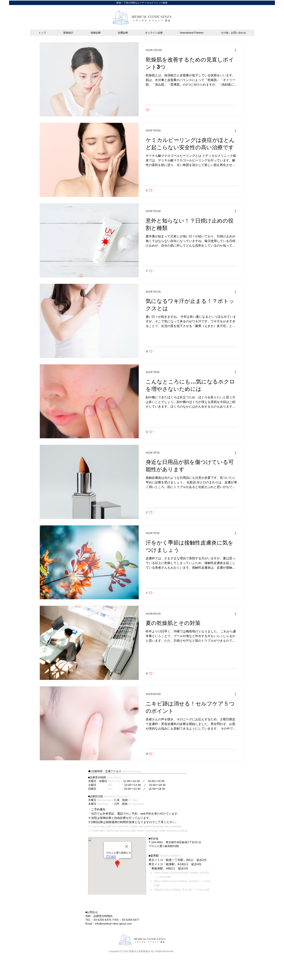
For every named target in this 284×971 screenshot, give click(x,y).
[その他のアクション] (236, 50)
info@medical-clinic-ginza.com (113, 923)
